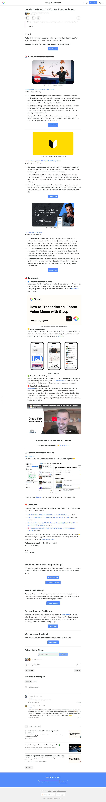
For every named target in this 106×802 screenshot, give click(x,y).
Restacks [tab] (35, 681)
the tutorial (75, 289)
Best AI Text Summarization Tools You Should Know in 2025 (48, 517)
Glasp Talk (31, 388)
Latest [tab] (30, 726)
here (59, 336)
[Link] (22, 56)
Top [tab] (26, 726)
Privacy (50, 791)
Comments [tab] (28, 681)
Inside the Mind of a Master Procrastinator (53, 85)
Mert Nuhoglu (29, 456)
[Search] (83, 2)
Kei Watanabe (34, 12)
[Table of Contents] (2, 401)
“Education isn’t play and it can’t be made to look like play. (40, 747)
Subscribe (93, 3)
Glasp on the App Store (54, 373)
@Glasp (38, 497)
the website (60, 381)
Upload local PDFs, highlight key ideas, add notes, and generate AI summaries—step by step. (46, 758)
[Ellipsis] (80, 696)
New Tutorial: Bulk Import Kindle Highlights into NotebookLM (42, 732)
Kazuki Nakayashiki (44, 12)
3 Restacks (39, 659)
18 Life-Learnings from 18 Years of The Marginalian (53, 156)
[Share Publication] (86, 2)
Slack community (48, 539)
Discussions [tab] (37, 726)
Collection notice (61, 791)
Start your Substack (49, 795)
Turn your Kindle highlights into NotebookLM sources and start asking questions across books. (43, 735)
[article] (53, 735)
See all (28, 767)
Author (30, 697)
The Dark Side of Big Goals (53, 228)
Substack (45, 798)
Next (76, 670)
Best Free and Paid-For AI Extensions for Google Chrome (47, 514)
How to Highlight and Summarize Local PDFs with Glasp (44, 756)
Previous (30, 670)
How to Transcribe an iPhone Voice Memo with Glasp (54, 326)
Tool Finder (66, 615)
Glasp (30, 738)
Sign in (101, 3)
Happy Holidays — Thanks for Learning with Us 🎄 (42, 745)
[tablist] (31, 681)
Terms (54, 791)
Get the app (61, 795)
